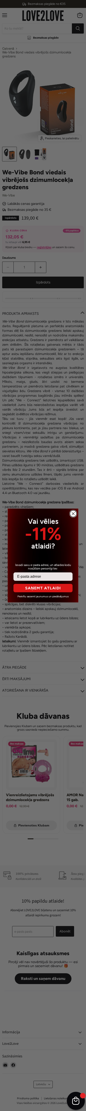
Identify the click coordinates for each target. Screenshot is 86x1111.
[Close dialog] (73, 513)
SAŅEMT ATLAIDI (43, 588)
